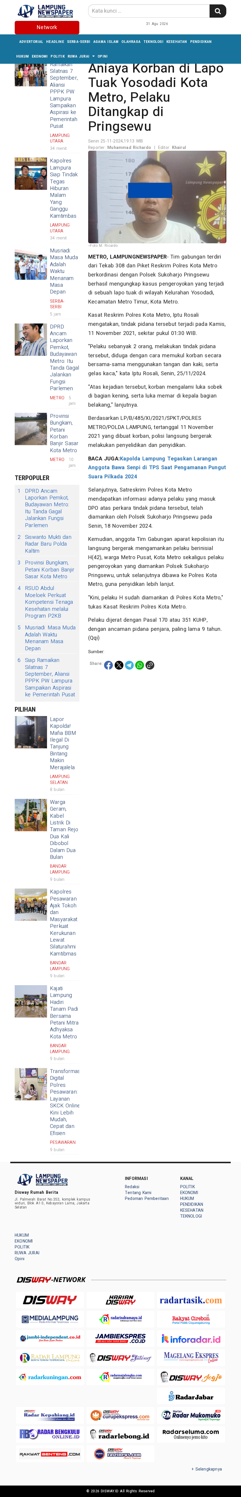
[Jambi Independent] (50, 1338)
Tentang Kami (138, 1193)
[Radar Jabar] (191, 1396)
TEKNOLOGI (153, 41)
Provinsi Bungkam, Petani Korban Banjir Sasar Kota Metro (64, 433)
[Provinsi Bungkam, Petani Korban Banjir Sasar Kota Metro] (31, 429)
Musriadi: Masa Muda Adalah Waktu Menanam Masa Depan (64, 271)
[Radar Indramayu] (120, 1319)
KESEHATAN (176, 41)
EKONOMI (40, 56)
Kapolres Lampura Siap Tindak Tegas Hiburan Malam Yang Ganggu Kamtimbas (64, 188)
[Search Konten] (217, 11)
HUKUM (22, 56)
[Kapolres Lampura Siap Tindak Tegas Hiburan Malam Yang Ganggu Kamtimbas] (31, 173)
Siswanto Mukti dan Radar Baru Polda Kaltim (44, 544)
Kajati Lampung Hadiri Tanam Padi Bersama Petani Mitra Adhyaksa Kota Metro (64, 1013)
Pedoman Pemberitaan (147, 1199)
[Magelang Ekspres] (191, 1357)
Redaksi (132, 1187)
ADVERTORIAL (31, 41)
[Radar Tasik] (191, 1300)
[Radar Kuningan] (50, 1377)
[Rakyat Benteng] (50, 1453)
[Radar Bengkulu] (50, 1434)
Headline (55, 41)
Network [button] (47, 27)
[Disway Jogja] (191, 1377)
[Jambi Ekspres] (120, 1338)
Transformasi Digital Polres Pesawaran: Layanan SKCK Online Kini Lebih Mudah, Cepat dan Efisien (65, 1102)
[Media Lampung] (50, 1319)
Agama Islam (105, 41)
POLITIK (57, 56)
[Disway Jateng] (120, 1357)
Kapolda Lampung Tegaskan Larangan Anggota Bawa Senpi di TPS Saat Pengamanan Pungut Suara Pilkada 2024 (157, 468)
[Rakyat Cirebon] (191, 1319)
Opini (103, 56)
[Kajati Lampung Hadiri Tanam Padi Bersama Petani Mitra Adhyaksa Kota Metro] (31, 1001)
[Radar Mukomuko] (191, 1415)
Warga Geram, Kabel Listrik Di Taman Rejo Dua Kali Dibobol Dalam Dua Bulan (64, 829)
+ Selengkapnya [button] (207, 1469)
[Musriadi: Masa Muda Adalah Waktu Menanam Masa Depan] (31, 263)
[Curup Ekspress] (120, 1415)
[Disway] (50, 1300)
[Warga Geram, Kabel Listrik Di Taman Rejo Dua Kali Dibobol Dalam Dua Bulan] (31, 815)
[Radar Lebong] (120, 1434)
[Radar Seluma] (191, 1434)
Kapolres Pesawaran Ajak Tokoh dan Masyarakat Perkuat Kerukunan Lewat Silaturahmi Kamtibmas (63, 923)
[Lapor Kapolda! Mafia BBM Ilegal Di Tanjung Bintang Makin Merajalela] (31, 732)
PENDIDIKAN (201, 41)
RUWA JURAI (78, 56)
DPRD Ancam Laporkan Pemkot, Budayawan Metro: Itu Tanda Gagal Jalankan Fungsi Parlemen (64, 358)
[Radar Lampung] (50, 1357)
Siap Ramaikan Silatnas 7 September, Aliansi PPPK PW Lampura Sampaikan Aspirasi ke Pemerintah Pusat (64, 91)
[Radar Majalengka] (120, 1377)
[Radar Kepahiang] (50, 1415)
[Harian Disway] (120, 1300)
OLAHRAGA (130, 41)
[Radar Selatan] (120, 1453)
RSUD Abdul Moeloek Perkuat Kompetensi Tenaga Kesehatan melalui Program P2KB (45, 602)
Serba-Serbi (78, 41)
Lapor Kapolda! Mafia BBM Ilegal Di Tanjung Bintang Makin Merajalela (63, 743)
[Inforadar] (191, 1338)
